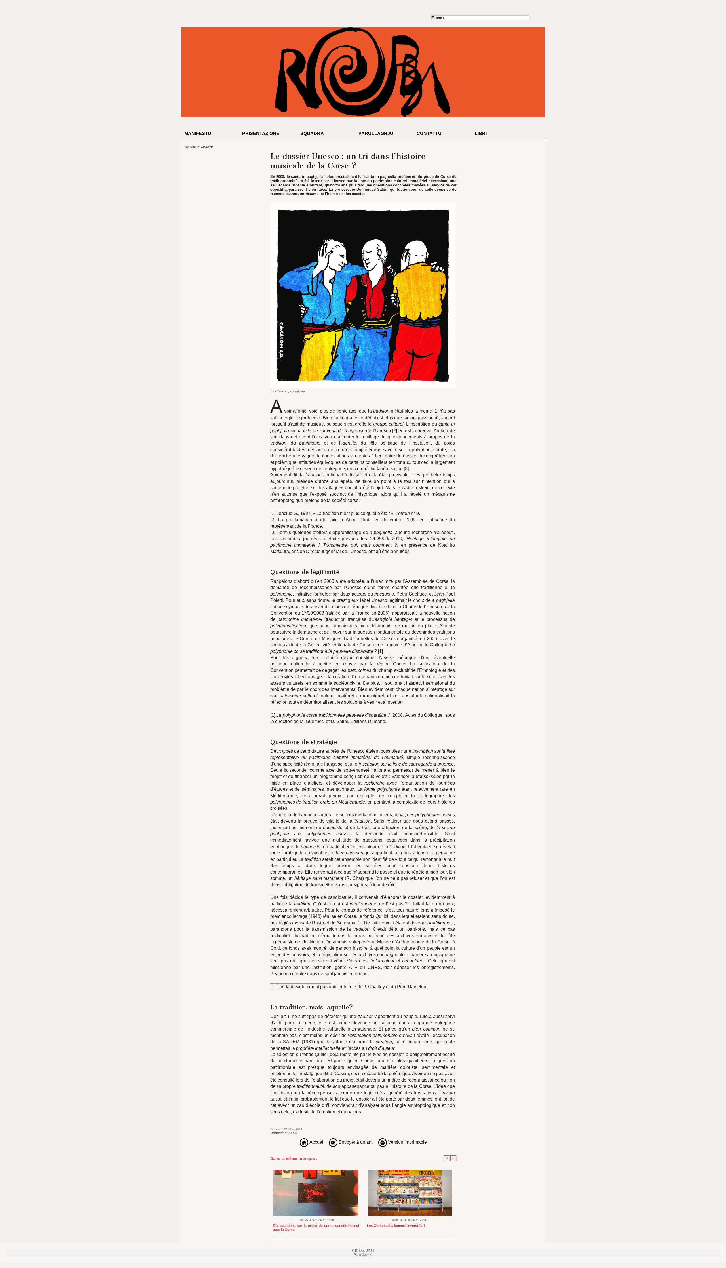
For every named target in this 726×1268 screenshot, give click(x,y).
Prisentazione (260, 133)
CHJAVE (207, 146)
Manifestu (197, 133)
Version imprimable (407, 1142)
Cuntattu (429, 133)
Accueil (190, 146)
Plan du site (363, 1255)
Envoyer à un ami (355, 1142)
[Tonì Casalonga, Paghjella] (363, 204)
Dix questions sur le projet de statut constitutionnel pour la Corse (316, 1228)
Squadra (312, 133)
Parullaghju (375, 133)
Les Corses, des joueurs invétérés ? (396, 1226)
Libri (481, 133)
